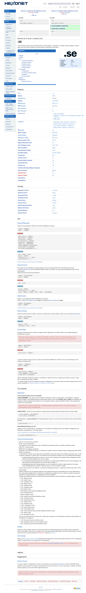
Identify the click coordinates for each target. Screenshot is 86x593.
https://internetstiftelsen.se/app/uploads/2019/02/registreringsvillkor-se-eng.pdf (36, 432)
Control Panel (8, 98)
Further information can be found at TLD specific (29, 262)
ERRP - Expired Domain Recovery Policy (9, 109)
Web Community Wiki (58, 589)
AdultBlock (8, 48)
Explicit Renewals (22, 210)
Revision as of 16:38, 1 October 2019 (61, 11)
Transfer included (22, 175)
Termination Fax (41, 532)
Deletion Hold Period (23, 207)
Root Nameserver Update (24, 150)
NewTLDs (8, 16)
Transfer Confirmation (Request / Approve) (29, 167)
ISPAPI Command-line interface (10, 92)
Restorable (32, 581)
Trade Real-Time (22, 173)
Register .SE (73, 65)
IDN (55, 119)
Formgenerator (9, 129)
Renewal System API (10, 73)
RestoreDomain (77, 313)
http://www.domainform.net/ (30, 538)
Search (44, 3)
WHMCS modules (9, 86)
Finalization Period (23, 197)
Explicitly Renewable (65, 581)
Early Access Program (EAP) (10, 32)
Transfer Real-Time (23, 162)
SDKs (7, 81)
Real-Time (74, 581)
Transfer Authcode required (25, 160)
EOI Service (8, 40)
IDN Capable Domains (53, 581)
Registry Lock (9, 24)
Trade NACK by (22, 180)
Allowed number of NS (24, 140)
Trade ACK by (21, 178)
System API (8, 75)
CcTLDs (26, 581)
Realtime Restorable (41, 581)
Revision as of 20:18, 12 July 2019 (29, 11)
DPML (7, 35)
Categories (20, 581)
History (78, 6)
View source (72, 6)
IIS (53, 95)
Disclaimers (41, 587)
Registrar (20, 100)
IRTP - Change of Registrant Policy (9, 104)
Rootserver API (9, 70)
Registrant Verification (10, 113)
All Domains (8, 13)
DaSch (50, 589)
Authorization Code (25, 269)
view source (42, 11)
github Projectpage (34, 590)
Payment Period (22, 202)
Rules (53, 98)
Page (60, 6)
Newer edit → (64, 14)
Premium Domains (9, 18)
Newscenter (8, 121)
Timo (29, 12)
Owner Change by (22, 170)
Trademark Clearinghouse (9, 28)
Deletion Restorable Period (25, 205)
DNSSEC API (8, 62)
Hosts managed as (22, 147)
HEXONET (8, 124)
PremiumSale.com (9, 126)
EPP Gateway (9, 78)
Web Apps (8, 42)
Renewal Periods (22, 213)
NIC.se (52, 532)
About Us (8, 118)
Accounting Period (23, 195)
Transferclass (21, 155)
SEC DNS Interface (23, 152)
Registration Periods (23, 190)
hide (37, 53)
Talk (32, 12)
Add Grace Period (22, 192)
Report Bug (41, 590)
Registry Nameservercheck (25, 142)
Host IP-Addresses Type (24, 145)
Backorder (8, 37)
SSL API (7, 65)
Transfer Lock (21, 165)
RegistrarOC (8, 45)
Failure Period (21, 200)
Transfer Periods (22, 157)
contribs (36, 12)
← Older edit (33, 15)
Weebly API (8, 68)
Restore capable (22, 132)
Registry (20, 95)
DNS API (7, 60)
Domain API (8, 57)
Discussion (65, 6)
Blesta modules (9, 89)
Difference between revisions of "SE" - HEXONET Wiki (18, 4)
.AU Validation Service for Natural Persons (10, 51)
